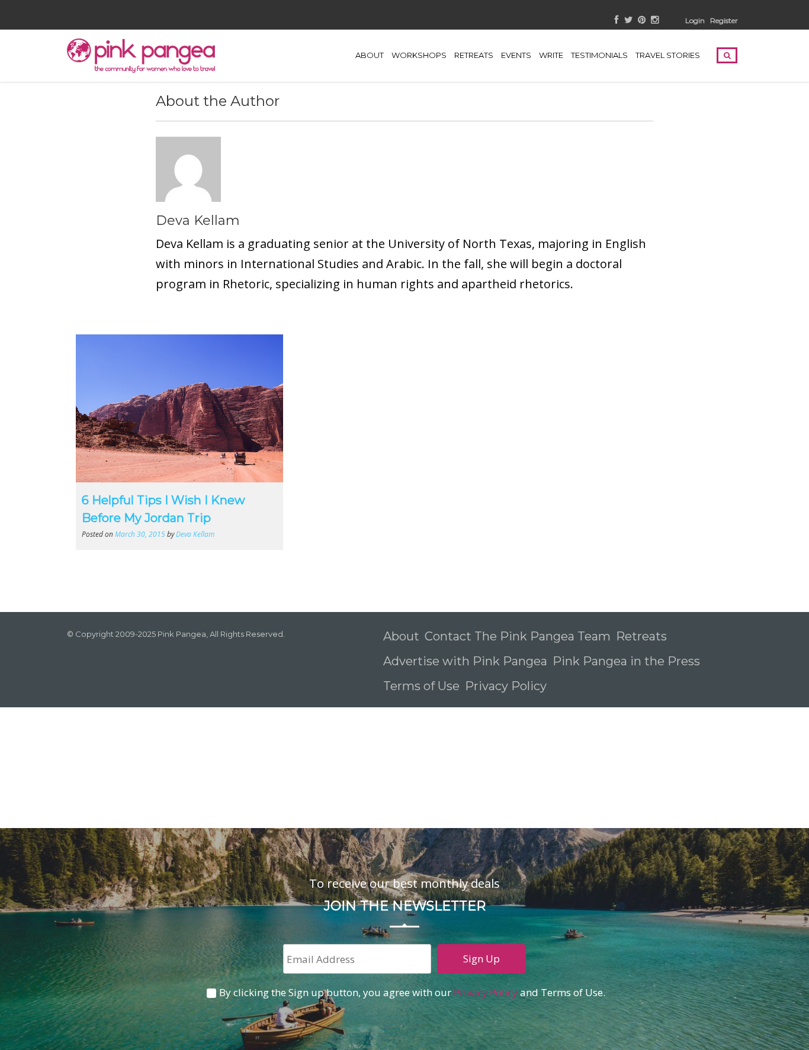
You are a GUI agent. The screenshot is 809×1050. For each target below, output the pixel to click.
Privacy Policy (507, 686)
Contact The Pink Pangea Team (518, 636)
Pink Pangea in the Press (626, 661)
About (369, 55)
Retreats (641, 636)
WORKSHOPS (419, 55)
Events (516, 55)
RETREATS (473, 55)
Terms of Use (421, 686)
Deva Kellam (198, 220)
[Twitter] (628, 20)
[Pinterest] (642, 20)
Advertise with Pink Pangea (465, 661)
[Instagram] (655, 20)
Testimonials (599, 55)
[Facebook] (617, 20)
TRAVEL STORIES (667, 55)
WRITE (551, 55)
